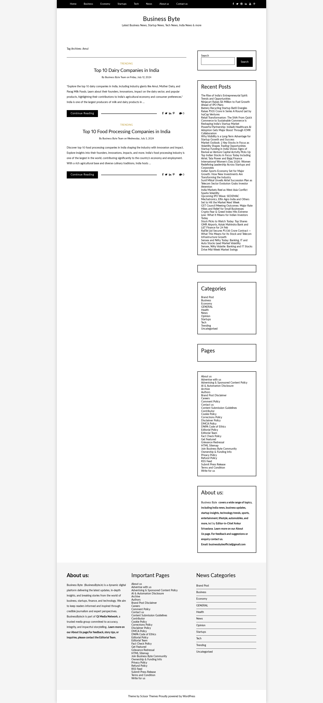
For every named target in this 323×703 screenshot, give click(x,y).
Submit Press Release (213, 464)
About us (164, 4)
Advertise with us (211, 379)
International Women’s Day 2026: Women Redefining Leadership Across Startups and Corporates (225, 164)
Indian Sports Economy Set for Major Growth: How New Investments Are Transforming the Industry (222, 174)
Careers (205, 398)
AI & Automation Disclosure (217, 386)
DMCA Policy (208, 423)
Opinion (205, 316)
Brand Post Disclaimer (214, 395)
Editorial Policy (209, 430)
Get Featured (208, 439)
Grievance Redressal (212, 442)
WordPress (189, 696)
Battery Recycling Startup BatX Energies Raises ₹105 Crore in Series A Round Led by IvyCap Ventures (226, 111)
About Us (76, 632)
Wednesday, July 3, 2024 (140, 138)
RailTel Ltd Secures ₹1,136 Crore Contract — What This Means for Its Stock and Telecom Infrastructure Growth (226, 234)
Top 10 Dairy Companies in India (126, 70)
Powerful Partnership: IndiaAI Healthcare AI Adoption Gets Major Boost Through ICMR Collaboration (226, 130)
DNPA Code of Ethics (213, 426)
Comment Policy (210, 401)
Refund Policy (209, 458)
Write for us (208, 471)
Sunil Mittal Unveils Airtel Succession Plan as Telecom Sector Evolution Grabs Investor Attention (226, 183)
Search (205, 55)
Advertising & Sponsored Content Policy (224, 382)
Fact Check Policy (211, 436)
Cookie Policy (208, 414)
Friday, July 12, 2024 (140, 77)
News (149, 4)
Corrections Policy (211, 417)
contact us (216, 539)
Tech (136, 4)
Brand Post (207, 297)
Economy (105, 4)
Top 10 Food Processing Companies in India (126, 131)
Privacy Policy (209, 455)
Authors (205, 392)
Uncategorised (209, 329)
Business (88, 4)
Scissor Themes (149, 696)
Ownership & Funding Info (216, 452)
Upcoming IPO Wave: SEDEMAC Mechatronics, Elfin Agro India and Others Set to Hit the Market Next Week (225, 199)
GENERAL (207, 307)
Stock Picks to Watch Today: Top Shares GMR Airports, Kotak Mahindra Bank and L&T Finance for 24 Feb (224, 224)
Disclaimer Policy (211, 420)
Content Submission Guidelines (219, 408)
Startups (122, 4)
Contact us (182, 4)
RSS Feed (206, 461)
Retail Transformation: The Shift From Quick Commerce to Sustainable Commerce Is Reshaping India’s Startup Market (226, 120)
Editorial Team (209, 433)
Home (73, 4)
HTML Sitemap (210, 445)
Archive (205, 389)
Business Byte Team (115, 77)
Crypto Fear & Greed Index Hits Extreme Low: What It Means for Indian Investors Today (224, 215)
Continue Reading (82, 113)
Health (205, 310)
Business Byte (161, 19)
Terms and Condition (213, 467)
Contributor (208, 411)
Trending (126, 64)
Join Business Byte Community (219, 449)
